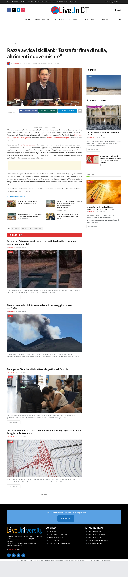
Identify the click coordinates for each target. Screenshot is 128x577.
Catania (27, 20)
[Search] (120, 20)
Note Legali (12, 549)
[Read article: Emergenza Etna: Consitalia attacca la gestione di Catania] (44, 394)
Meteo (90, 181)
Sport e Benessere (73, 20)
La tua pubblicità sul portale (58, 534)
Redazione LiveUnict (95, 532)
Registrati (73, 2)
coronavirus (15, 228)
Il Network (10, 2)
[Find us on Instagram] (23, 10)
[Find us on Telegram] (18, 10)
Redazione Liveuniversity (96, 534)
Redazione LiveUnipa (95, 537)
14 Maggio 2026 (23, 219)
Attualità (58, 20)
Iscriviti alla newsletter (95, 543)
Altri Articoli (44, 494)
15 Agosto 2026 (21, 436)
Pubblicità (60, 2)
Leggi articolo (14, 297)
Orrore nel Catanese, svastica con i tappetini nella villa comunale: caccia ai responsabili (41, 242)
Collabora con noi (51, 2)
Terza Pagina (89, 20)
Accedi (118, 10)
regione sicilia (26, 228)
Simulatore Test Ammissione (36, 2)
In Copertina (103, 20)
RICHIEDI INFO (65, 518)
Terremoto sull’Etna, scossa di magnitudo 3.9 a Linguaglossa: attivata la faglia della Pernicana (44, 432)
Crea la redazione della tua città (98, 540)
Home (20, 20)
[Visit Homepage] (70, 10)
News (20, 44)
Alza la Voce (24, 2)
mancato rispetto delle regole (58, 138)
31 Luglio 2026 (100, 137)
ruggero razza (37, 228)
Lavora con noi (54, 540)
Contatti (66, 2)
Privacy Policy (106, 560)
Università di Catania (42, 20)
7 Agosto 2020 (27, 63)
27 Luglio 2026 (105, 165)
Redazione (16, 63)
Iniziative (16, 2)
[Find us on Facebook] (9, 10)
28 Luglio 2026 (62, 210)
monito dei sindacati (27, 145)
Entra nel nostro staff (56, 537)
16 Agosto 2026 (21, 311)
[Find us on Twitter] (14, 10)
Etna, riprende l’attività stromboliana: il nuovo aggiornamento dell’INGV (40, 307)
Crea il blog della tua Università (59, 543)
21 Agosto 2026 (21, 247)
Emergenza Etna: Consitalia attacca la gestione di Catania (37, 369)
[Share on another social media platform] (80, 111)
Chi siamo (52, 532)
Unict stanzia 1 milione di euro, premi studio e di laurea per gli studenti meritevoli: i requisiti (110, 159)
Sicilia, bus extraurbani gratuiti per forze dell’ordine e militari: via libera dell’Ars (67, 216)
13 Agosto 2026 (23, 206)
